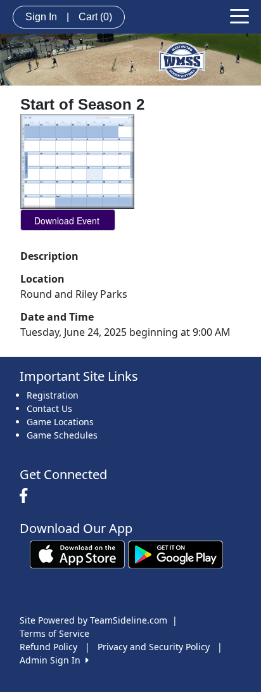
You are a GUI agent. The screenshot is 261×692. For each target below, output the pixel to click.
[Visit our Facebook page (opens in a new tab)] (27, 496)
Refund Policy (48, 647)
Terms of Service (54, 633)
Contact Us (49, 408)
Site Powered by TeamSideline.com (93, 620)
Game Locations (60, 422)
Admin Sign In (53, 660)
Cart (95, 16)
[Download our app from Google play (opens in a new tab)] (175, 554)
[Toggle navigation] (239, 15)
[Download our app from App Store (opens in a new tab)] (77, 554)
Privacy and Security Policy (154, 647)
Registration (53, 395)
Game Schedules (62, 435)
